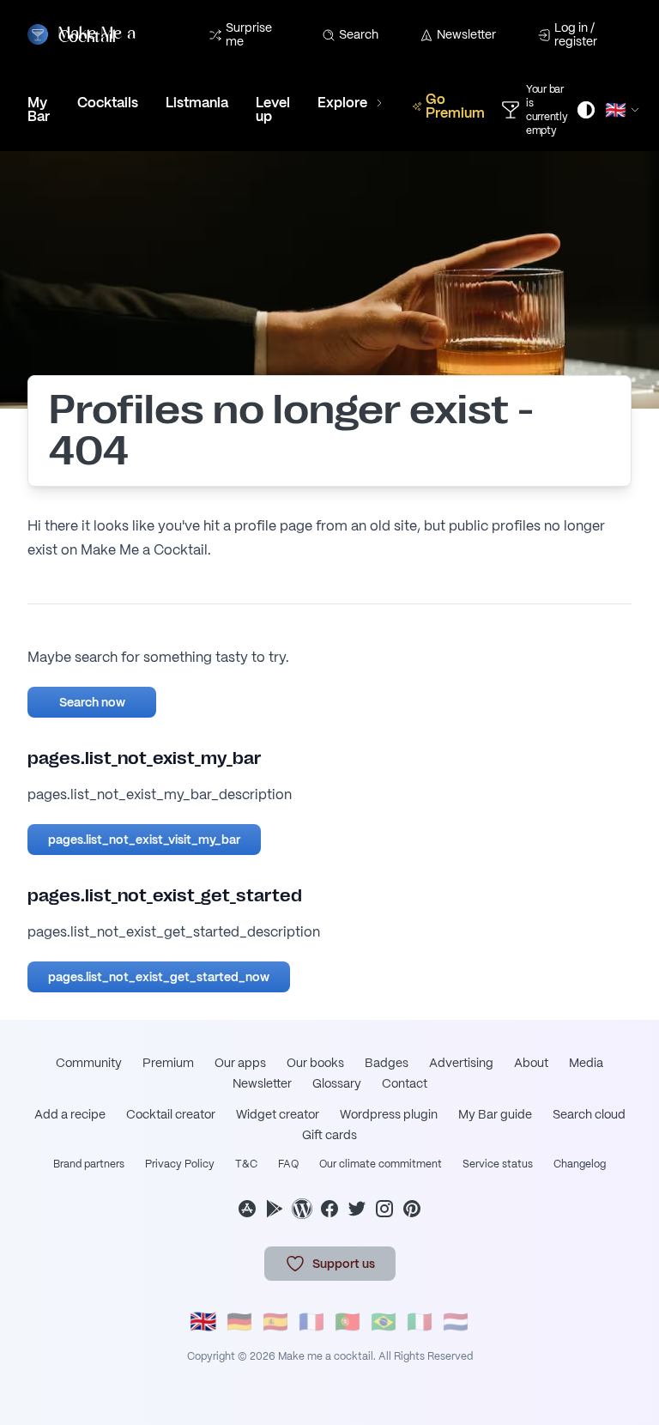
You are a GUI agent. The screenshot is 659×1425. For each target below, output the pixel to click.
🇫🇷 (311, 1321)
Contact (404, 1083)
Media (586, 1062)
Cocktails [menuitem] (107, 103)
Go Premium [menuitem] (455, 106)
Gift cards (329, 1135)
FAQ (288, 1164)
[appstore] (247, 1208)
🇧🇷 (383, 1321)
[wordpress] (302, 1208)
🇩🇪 (239, 1321)
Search (358, 34)
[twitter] (357, 1208)
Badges (386, 1062)
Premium (168, 1062)
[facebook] (329, 1208)
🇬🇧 (203, 1321)
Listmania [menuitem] (197, 103)
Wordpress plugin (389, 1114)
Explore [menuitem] (342, 103)
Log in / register (575, 34)
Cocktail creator (170, 1114)
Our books (315, 1062)
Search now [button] (92, 702)
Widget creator (277, 1114)
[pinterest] (412, 1208)
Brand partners (88, 1164)
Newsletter (466, 34)
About (531, 1062)
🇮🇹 (419, 1321)
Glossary (336, 1083)
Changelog (579, 1164)
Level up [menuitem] (273, 109)
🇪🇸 (275, 1321)
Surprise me (249, 34)
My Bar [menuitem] (38, 109)
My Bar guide (495, 1114)
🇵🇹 (347, 1321)
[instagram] (384, 1208)
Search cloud (589, 1114)
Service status (498, 1164)
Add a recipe (70, 1114)
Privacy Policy (180, 1164)
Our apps (240, 1062)
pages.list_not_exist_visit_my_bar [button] (144, 839)
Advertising (461, 1062)
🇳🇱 (456, 1321)
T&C (246, 1164)
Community (89, 1062)
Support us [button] (343, 1263)
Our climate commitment (380, 1164)
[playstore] (274, 1208)
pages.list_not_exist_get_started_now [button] (158, 977)
